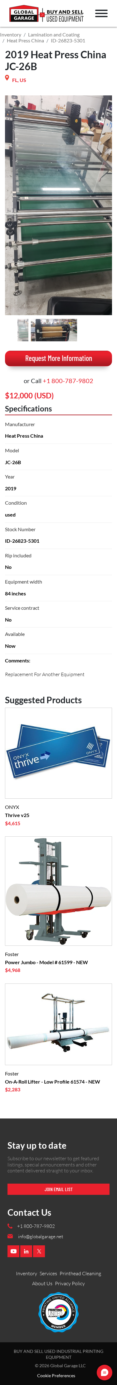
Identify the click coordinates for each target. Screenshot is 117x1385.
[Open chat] (104, 1372)
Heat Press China (25, 40)
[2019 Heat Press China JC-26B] (22, 330)
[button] (101, 13)
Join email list (59, 1189)
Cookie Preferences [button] (56, 1375)
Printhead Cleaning (80, 1273)
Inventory (10, 34)
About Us (42, 1283)
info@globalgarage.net (40, 1236)
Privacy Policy (70, 1283)
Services (48, 1273)
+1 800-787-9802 (68, 380)
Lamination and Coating (54, 34)
